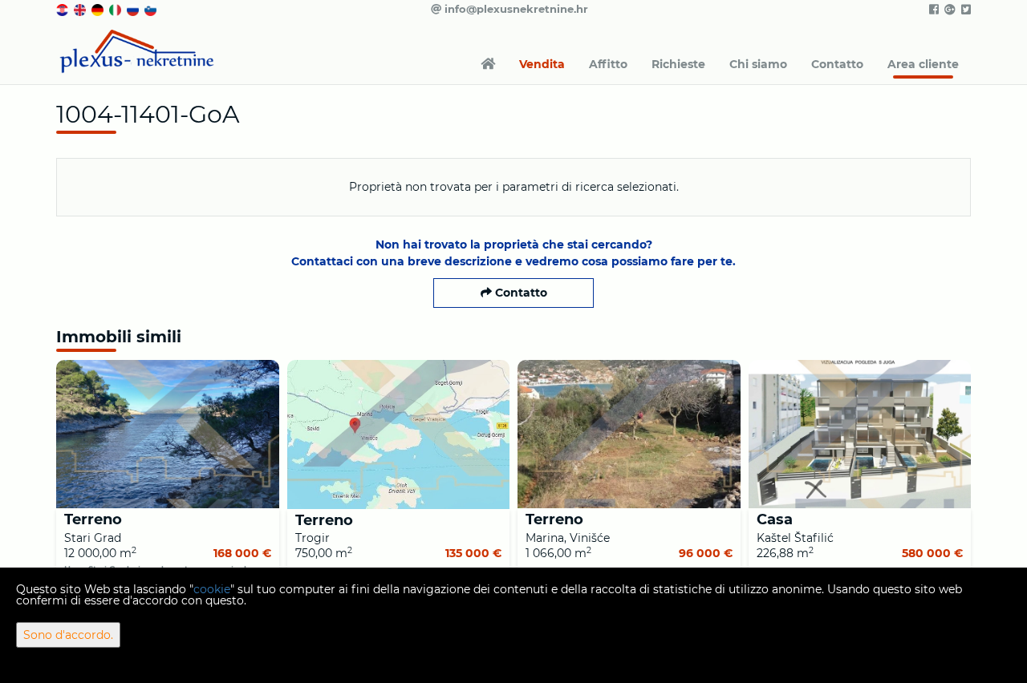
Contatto (837, 64)
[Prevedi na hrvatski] (63, 9)
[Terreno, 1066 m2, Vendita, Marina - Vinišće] (629, 434)
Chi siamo (758, 64)
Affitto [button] (608, 64)
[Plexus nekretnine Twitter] (965, 9)
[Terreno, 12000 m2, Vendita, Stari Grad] (167, 434)
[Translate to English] (81, 9)
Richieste (678, 64)
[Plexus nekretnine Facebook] (933, 9)
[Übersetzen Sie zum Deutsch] (98, 9)
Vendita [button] (542, 64)
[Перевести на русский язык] (134, 9)
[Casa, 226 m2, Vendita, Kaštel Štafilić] (860, 434)
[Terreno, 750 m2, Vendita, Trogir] (398, 434)
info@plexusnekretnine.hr (514, 8)
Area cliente (923, 64)
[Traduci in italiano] (116, 9)
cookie (211, 589)
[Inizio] (488, 64)
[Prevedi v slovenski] (151, 9)
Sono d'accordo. (68, 635)
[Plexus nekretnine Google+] (949, 9)
